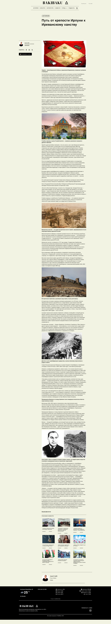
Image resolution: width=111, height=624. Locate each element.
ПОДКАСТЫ (72, 8)
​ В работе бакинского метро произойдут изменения (48, 529)
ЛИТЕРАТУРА (50, 8)
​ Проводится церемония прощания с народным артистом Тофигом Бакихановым (63, 530)
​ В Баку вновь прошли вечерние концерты (62, 560)
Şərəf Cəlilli (27, 42)
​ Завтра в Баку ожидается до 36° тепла (79, 545)
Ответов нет (27, 45)
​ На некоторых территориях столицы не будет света (48, 545)
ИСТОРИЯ (35, 8)
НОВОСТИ (57, 8)
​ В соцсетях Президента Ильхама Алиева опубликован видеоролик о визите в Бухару (48, 561)
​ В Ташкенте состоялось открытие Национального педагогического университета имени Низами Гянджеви (79, 561)
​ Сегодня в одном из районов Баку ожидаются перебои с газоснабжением (79, 529)
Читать (51, 580)
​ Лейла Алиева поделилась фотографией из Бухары (63, 545)
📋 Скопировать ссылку (25, 54)
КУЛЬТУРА (42, 8)
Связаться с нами (87, 608)
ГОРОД (63, 8)
